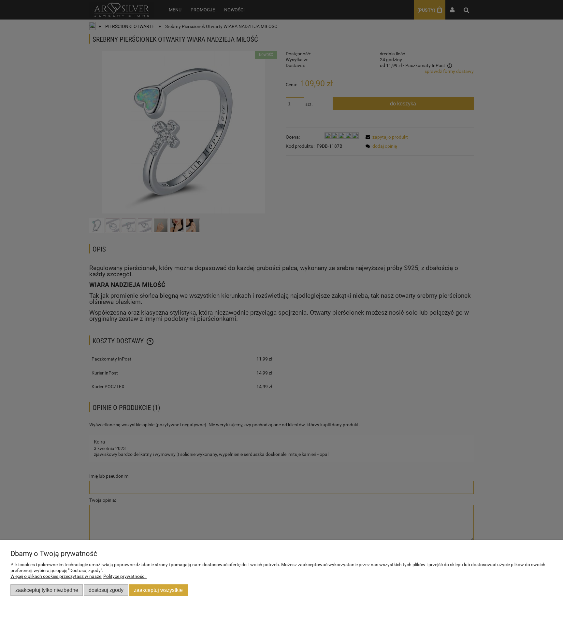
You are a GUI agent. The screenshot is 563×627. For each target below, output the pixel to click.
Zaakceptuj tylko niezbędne (46, 590)
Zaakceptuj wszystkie (158, 590)
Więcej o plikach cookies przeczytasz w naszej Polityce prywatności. (78, 576)
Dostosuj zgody (106, 590)
